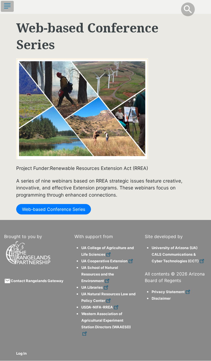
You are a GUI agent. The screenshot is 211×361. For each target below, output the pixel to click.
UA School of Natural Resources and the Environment (99, 274)
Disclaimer (161, 298)
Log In (21, 353)
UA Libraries (92, 287)
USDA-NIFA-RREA (97, 307)
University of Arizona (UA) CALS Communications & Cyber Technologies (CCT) (175, 254)
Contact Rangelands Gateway (37, 281)
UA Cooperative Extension (104, 261)
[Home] (29, 243)
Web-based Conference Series (53, 209)
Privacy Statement (168, 292)
